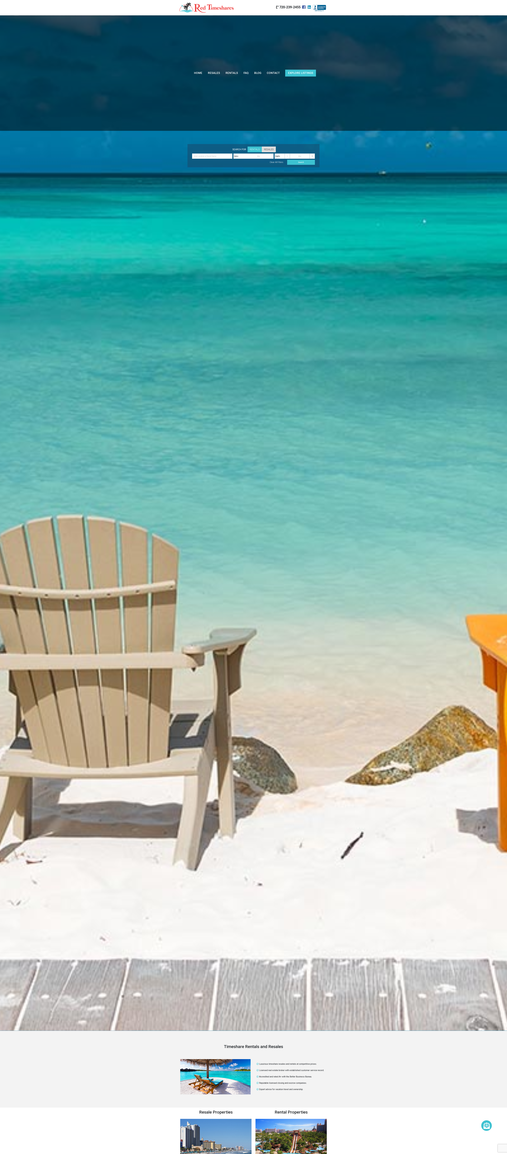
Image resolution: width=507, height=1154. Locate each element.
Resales (214, 73)
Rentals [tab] (255, 149)
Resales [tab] (269, 149)
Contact (273, 73)
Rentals (232, 73)
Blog (257, 73)
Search (301, 162)
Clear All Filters (276, 162)
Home (198, 73)
